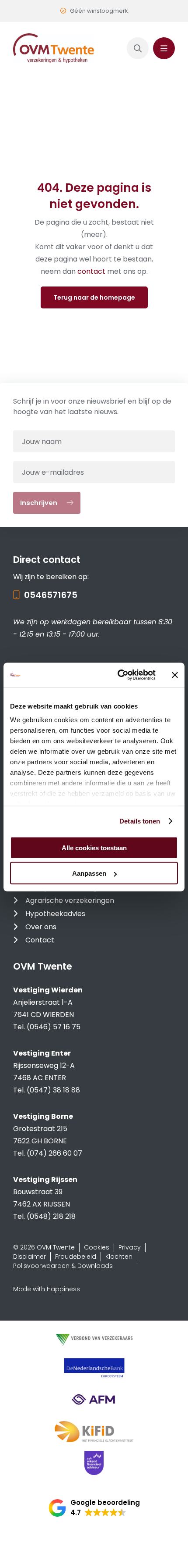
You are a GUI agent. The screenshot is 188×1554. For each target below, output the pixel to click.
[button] (94, 1507)
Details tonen (139, 821)
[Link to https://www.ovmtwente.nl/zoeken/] (138, 48)
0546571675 (50, 595)
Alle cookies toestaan (94, 847)
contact (92, 271)
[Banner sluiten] (175, 675)
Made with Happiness (46, 1289)
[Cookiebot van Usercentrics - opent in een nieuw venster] (118, 675)
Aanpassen (89, 873)
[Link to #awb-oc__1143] (164, 48)
